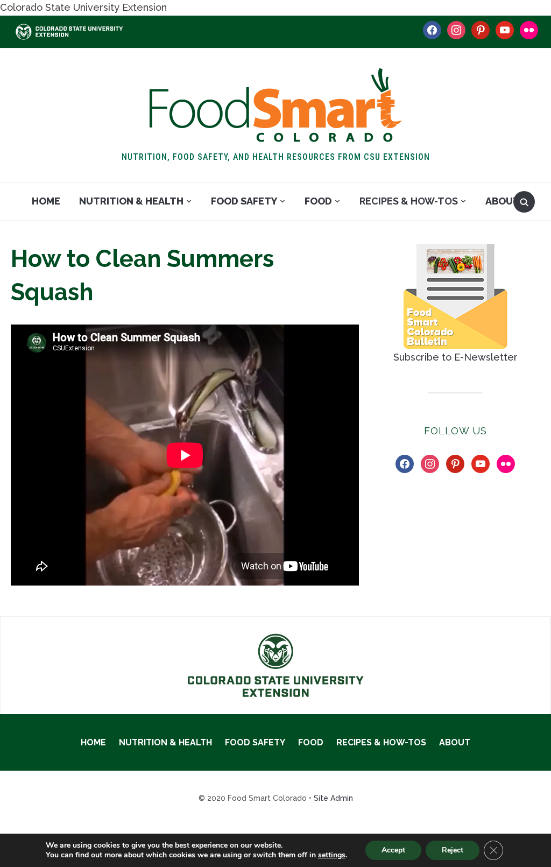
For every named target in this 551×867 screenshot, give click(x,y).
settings (331, 855)
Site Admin (333, 798)
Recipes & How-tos (408, 201)
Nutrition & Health (131, 201)
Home (46, 201)
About (502, 201)
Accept (393, 850)
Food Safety (244, 201)
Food (318, 201)
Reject (452, 850)
